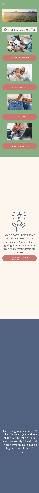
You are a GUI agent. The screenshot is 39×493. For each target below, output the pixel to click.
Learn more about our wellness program (19, 258)
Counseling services (19, 146)
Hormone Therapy (19, 87)
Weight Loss (19, 117)
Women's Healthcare (19, 58)
